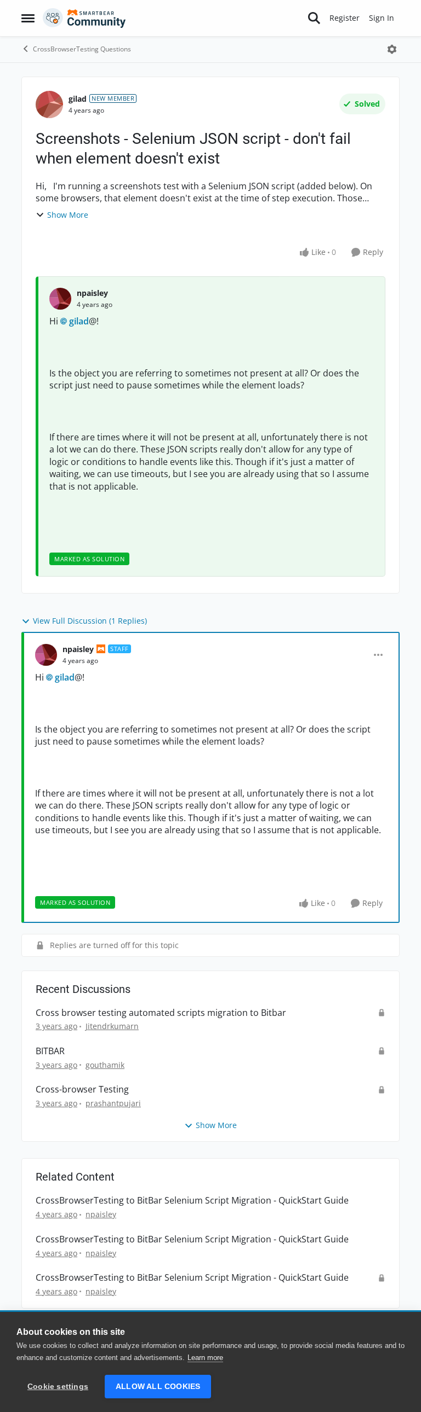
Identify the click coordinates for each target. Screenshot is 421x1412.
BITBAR (50, 1051)
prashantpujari (113, 1103)
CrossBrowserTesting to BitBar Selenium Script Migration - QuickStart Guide (192, 1200)
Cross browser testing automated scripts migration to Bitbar (161, 1013)
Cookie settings (57, 1386)
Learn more (205, 1357)
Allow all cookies (158, 1386)
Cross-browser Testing (82, 1089)
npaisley (92, 293)
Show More (67, 215)
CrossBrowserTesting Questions (82, 49)
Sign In (381, 18)
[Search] (314, 18)
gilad (78, 99)
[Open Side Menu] (28, 18)
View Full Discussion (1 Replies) (90, 620)
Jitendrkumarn (112, 1026)
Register (344, 18)
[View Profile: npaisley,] (60, 299)
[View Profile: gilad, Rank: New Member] (49, 104)
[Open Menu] (392, 49)
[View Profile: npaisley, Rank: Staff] (46, 655)
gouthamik (105, 1065)
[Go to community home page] (84, 18)
